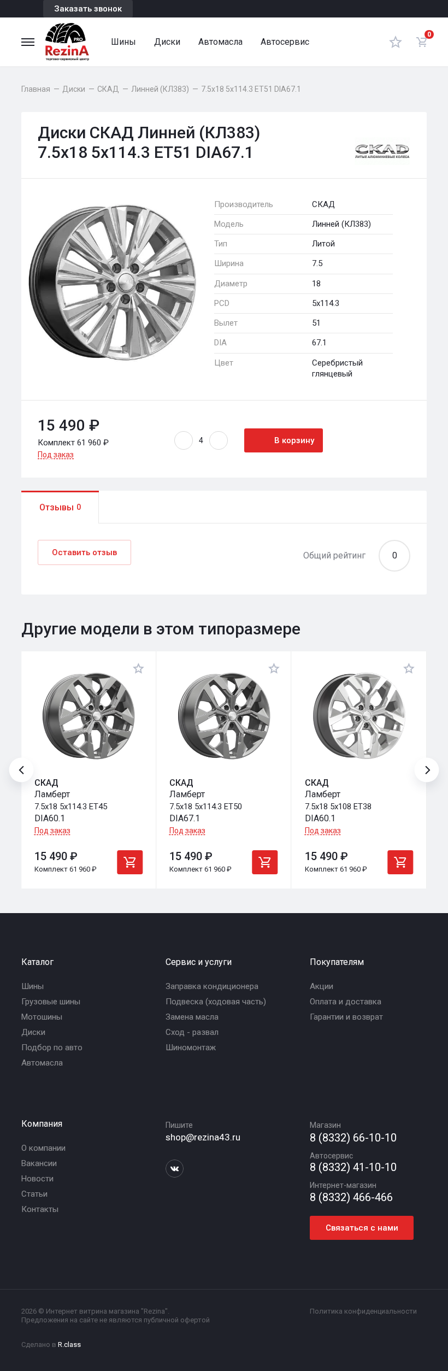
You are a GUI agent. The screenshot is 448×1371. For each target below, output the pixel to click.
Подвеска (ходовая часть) (216, 1002)
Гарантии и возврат (346, 1017)
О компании (43, 1148)
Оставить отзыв (84, 552)
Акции (321, 986)
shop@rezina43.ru (203, 1137)
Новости (37, 1179)
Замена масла (192, 1017)
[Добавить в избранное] (139, 668)
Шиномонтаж (191, 1047)
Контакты (39, 1209)
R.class (69, 1344)
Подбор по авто (51, 1047)
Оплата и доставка (345, 1002)
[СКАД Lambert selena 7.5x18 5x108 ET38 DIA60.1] (359, 715)
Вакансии (39, 1163)
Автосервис (285, 42)
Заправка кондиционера (212, 986)
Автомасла (220, 42)
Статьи (34, 1194)
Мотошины (41, 1017)
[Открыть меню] (27, 42)
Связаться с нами (362, 1228)
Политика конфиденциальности (363, 1311)
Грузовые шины (50, 1002)
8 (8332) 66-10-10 (353, 1138)
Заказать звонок (88, 9)
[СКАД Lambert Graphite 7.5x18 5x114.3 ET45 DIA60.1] (88, 715)
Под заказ (56, 454)
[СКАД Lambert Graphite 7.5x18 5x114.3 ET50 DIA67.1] (223, 715)
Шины (123, 42)
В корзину (294, 440)
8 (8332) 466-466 (351, 1197)
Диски (167, 42)
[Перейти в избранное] (395, 41)
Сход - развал (192, 1032)
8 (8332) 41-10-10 (353, 1167)
